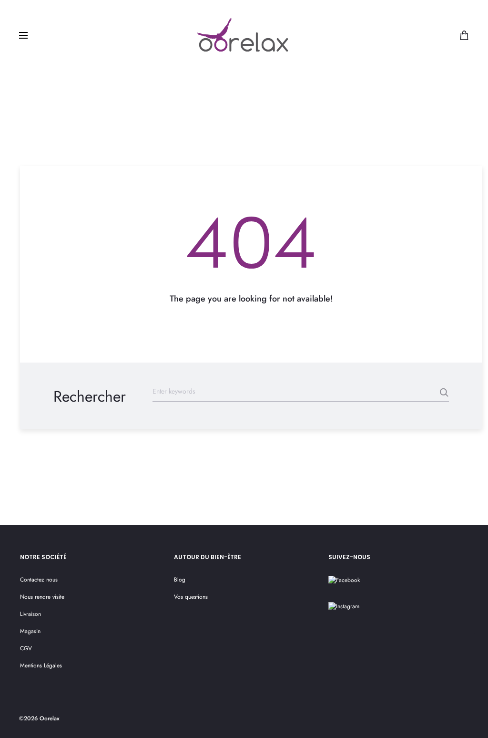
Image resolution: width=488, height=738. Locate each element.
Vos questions (191, 596)
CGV (26, 648)
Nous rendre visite (42, 596)
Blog (179, 579)
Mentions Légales (41, 665)
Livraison (30, 614)
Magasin (30, 631)
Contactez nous (39, 579)
